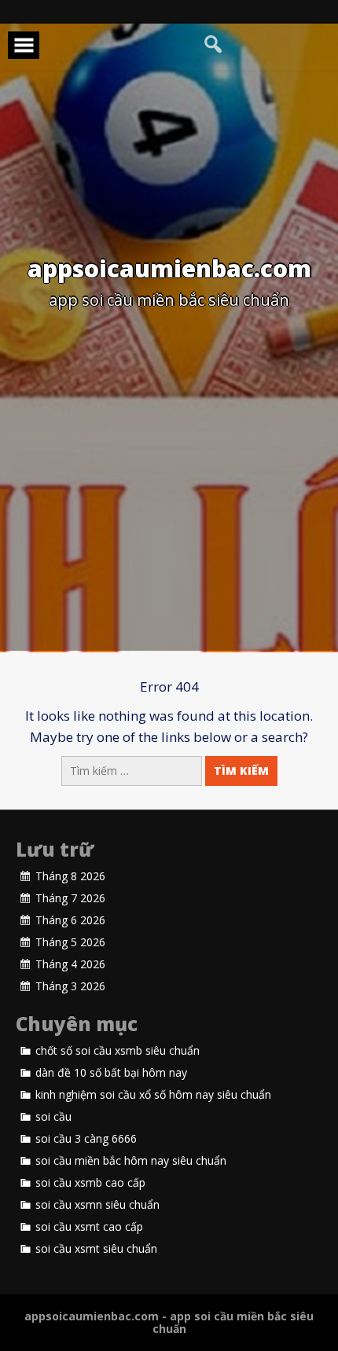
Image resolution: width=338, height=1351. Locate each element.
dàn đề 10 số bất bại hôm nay (111, 1073)
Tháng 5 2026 (70, 942)
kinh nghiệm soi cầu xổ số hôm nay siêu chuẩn (153, 1095)
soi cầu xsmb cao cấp (90, 1183)
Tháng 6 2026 (70, 920)
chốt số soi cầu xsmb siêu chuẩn (117, 1051)
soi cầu (53, 1117)
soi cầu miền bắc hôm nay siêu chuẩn (130, 1161)
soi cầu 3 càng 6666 (86, 1139)
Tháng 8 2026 (70, 876)
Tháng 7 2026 (70, 898)
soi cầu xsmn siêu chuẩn (97, 1205)
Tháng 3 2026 (70, 986)
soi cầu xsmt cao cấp (89, 1227)
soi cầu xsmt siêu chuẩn (96, 1249)
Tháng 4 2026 (70, 964)
